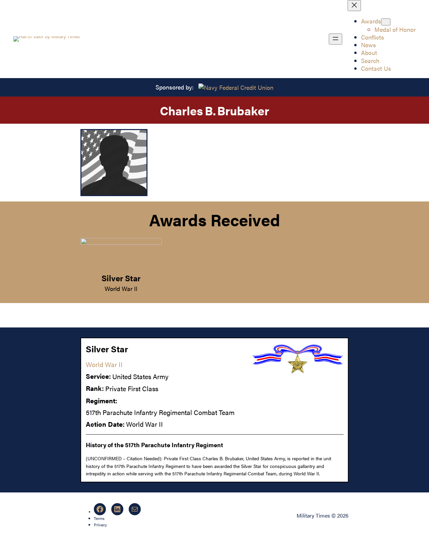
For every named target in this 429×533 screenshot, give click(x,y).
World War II (121, 288)
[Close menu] (354, 5)
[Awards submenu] (385, 21)
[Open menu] (335, 39)
